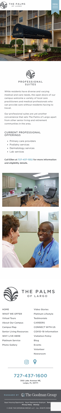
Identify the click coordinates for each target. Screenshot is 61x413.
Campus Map (9, 327)
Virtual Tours (9, 318)
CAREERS (39, 323)
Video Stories (41, 309)
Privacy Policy (27, 404)
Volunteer (39, 349)
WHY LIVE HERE (11, 336)
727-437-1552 (25, 159)
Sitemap (36, 404)
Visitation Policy (42, 336)
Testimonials (40, 318)
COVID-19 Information (46, 331)
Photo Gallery (9, 345)
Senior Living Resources (15, 331)
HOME (5, 309)
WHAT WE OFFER (12, 314)
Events (37, 345)
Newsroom (40, 354)
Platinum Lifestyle (43, 314)
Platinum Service (11, 340)
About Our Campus (12, 323)
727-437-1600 (30, 375)
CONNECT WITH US (44, 327)
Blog (36, 340)
